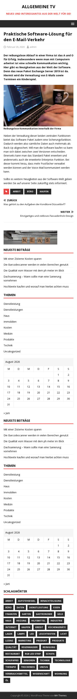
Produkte (9, 339)
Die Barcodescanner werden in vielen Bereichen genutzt (36, 264)
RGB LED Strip (33, 653)
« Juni (7, 413)
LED (32, 633)
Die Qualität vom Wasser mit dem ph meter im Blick (34, 270)
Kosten (8, 327)
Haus (6, 315)
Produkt (41, 640)
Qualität (10, 647)
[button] (72, 23)
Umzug (44, 667)
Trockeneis (28, 667)
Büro (30, 191)
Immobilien (10, 321)
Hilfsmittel (38, 620)
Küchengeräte (57, 627)
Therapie (10, 667)
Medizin (8, 333)
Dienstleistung (12, 303)
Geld (60, 614)
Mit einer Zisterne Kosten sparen (23, 258)
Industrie (56, 620)
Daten (20, 607)
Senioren (29, 660)
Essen (56, 607)
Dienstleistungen (13, 309)
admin (33, 46)
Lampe (21, 633)
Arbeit (17, 191)
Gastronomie (44, 614)
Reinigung (49, 647)
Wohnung (61, 673)
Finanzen (11, 614)
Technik (8, 345)
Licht (63, 633)
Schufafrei (12, 660)
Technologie (63, 660)
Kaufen (44, 191)
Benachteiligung (50, 600)
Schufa (50, 653)
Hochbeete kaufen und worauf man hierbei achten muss (36, 286)
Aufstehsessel (26, 600)
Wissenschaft (41, 673)
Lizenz (9, 640)
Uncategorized (12, 351)
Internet (10, 627)
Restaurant (12, 653)
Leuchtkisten (47, 633)
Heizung (21, 620)
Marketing (24, 640)
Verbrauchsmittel (16, 673)
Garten (26, 614)
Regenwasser (29, 647)
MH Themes (60, 695)
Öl (6, 680)
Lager (8, 633)
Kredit (39, 627)
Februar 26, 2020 (16, 46)
